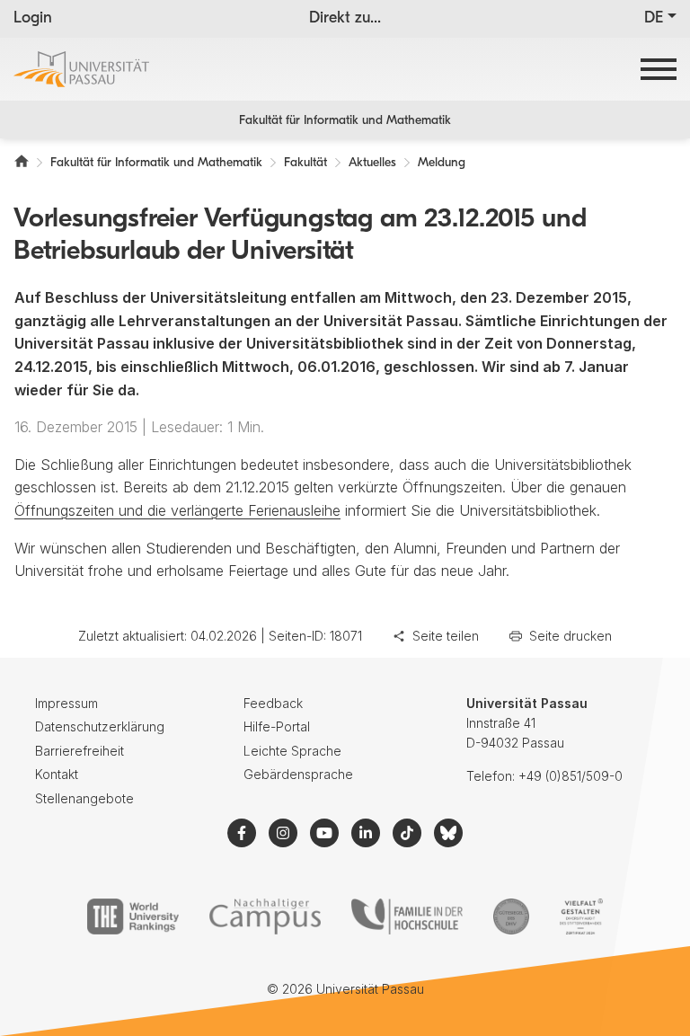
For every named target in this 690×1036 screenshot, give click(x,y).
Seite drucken (570, 635)
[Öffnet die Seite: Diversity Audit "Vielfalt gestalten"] (581, 916)
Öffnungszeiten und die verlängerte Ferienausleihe (177, 510)
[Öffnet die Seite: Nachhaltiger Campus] (265, 916)
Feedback (273, 703)
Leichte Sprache (292, 750)
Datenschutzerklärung (99, 726)
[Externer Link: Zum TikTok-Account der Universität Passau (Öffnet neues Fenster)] (407, 833)
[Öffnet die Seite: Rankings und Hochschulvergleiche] (132, 916)
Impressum (66, 703)
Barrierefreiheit (79, 750)
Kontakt (56, 774)
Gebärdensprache (298, 774)
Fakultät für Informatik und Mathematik (345, 121)
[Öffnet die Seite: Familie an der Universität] (407, 916)
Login (32, 19)
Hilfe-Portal (276, 726)
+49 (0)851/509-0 (570, 776)
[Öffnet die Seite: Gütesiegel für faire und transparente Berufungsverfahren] (511, 916)
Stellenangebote (84, 798)
